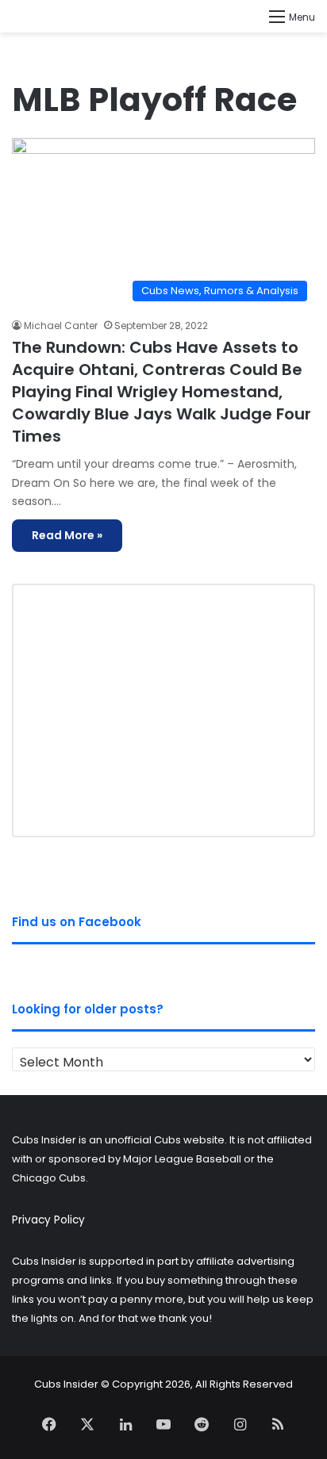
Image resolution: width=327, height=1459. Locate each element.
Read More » (67, 535)
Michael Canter (61, 325)
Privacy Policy (48, 1219)
